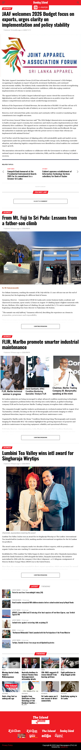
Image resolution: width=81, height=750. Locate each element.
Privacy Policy (7, 745)
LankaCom (64, 747)
